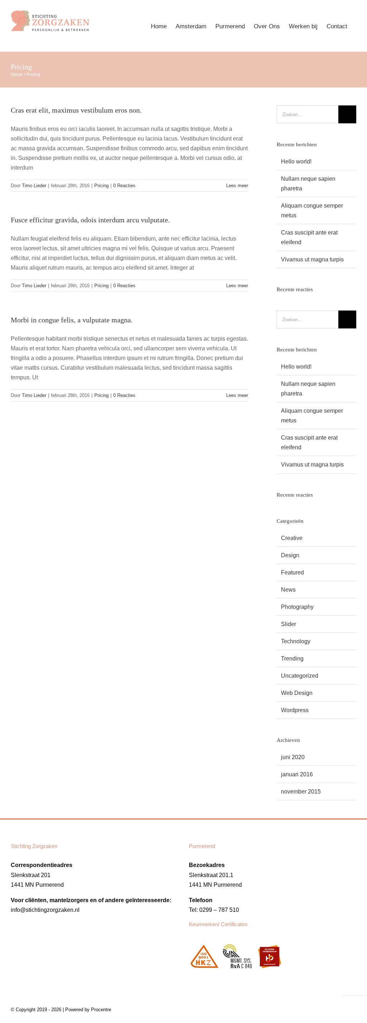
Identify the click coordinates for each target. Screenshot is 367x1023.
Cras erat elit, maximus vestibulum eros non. (76, 110)
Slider (288, 624)
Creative (291, 538)
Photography (297, 607)
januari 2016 (297, 774)
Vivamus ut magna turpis (312, 259)
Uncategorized (299, 676)
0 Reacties (124, 185)
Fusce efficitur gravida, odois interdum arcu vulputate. (90, 220)
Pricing (101, 185)
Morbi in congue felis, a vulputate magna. (72, 320)
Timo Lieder (34, 185)
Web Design (297, 693)
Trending (292, 658)
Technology (295, 641)
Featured (292, 572)
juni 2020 (293, 757)
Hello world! (296, 161)
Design (290, 555)
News (288, 590)
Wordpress (295, 710)
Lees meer (237, 185)
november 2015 (301, 791)
